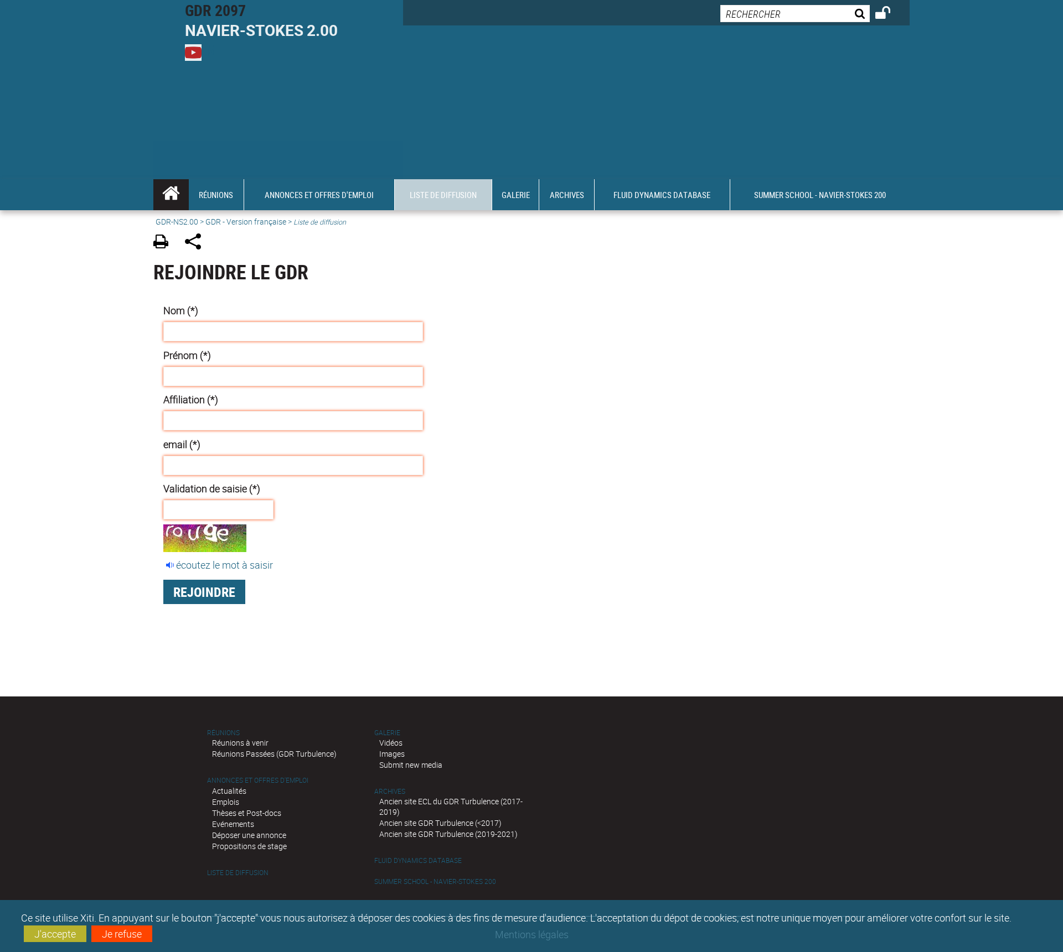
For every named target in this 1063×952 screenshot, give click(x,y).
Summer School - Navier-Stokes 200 (435, 881)
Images (392, 753)
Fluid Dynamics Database (418, 860)
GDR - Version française (245, 221)
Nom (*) (180, 310)
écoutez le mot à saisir (224, 564)
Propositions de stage (249, 846)
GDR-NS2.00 (177, 221)
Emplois (225, 802)
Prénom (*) (187, 355)
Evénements (233, 824)
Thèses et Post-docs (246, 813)
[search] (795, 13)
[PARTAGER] (197, 243)
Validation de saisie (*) (211, 488)
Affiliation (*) (190, 399)
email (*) (181, 444)
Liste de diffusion (238, 872)
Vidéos (391, 742)
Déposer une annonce (249, 835)
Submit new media (410, 764)
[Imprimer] (164, 243)
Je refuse (122, 933)
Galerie (387, 732)
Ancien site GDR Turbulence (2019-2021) (448, 834)
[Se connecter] (890, 14)
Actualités (229, 790)
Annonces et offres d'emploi (257, 780)
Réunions (223, 732)
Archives (389, 791)
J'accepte (55, 933)
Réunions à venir (240, 742)
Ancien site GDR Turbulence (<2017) (440, 823)
